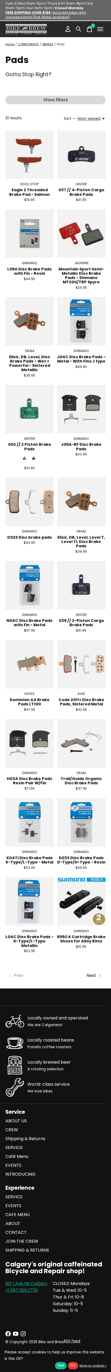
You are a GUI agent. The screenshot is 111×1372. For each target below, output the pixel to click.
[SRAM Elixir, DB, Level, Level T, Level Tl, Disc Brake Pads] (81, 502)
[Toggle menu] (100, 29)
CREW (11, 1130)
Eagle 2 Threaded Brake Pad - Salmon (29, 192)
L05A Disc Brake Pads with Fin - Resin (29, 271)
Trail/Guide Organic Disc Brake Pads (81, 781)
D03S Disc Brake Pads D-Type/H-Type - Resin (81, 860)
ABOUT (12, 1223)
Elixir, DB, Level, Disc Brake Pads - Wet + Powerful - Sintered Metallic (29, 363)
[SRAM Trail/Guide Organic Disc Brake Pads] (81, 743)
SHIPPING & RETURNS (27, 1250)
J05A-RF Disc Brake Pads (81, 446)
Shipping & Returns (25, 1139)
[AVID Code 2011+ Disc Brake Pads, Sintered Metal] (81, 664)
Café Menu (16, 1156)
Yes (61, 1365)
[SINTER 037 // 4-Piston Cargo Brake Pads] (81, 154)
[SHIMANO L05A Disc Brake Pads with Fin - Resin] (29, 233)
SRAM (29, 351)
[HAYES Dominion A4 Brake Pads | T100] (29, 664)
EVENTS (13, 1165)
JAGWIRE (81, 263)
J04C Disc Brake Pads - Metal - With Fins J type (81, 359)
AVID (81, 693)
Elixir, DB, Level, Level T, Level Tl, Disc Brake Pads (81, 542)
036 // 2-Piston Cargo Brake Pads (81, 623)
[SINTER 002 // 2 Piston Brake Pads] (29, 409)
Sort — (70, 118)
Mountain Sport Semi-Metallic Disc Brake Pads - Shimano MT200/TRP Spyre (81, 275)
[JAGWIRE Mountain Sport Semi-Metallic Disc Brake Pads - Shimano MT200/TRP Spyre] (81, 233)
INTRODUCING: (20, 1174)
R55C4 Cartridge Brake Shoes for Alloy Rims (81, 939)
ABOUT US (16, 1121)
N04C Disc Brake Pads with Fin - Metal (29, 623)
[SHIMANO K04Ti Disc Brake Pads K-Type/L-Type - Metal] (29, 822)
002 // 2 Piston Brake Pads (29, 446)
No (73, 1365)
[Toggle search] (78, 29)
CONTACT (16, 1232)
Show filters (55, 100)
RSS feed (72, 1341)
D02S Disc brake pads (29, 537)
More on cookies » (92, 1365)
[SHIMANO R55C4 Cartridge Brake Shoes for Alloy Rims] (81, 901)
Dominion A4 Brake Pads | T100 (30, 702)
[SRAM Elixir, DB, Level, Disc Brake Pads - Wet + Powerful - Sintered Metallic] (29, 321)
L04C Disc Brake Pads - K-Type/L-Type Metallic (29, 941)
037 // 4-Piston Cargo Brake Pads (81, 192)
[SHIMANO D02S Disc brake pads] (29, 502)
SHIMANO (29, 263)
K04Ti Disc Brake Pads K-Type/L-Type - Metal (29, 860)
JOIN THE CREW (21, 1241)
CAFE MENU (17, 1214)
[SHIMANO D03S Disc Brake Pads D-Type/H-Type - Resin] (81, 822)
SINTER (81, 184)
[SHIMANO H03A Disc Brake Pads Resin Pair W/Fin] (29, 743)
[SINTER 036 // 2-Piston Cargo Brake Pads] (81, 585)
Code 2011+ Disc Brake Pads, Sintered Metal (81, 702)
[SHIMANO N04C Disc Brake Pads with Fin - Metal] (29, 585)
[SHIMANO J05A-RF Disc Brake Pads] (81, 409)
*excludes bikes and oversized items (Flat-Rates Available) (45, 14)
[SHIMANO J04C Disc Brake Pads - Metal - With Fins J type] (81, 321)
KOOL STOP (29, 184)
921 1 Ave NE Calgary (26, 1283)
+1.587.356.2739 (21, 1290)
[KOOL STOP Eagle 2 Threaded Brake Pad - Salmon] (29, 154)
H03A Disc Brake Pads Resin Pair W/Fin (29, 781)
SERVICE (14, 1147)
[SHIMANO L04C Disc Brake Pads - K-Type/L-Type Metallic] (29, 901)
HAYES (29, 693)
